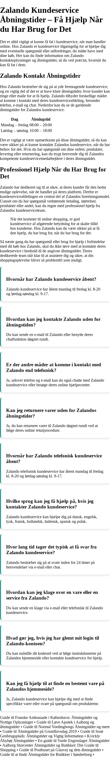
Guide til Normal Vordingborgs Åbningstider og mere (66, 727)
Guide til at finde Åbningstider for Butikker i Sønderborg (46, 754)
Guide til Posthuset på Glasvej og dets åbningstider (60, 750)
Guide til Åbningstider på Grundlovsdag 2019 (40, 731)
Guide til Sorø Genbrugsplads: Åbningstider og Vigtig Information (51, 733)
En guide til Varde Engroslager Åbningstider (73, 740)
